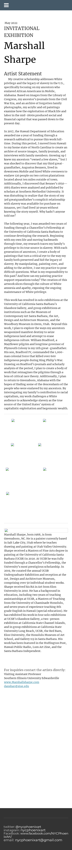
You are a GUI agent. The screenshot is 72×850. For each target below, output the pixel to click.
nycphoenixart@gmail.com (38, 840)
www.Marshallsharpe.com (21, 682)
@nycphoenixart (28, 827)
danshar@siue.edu (16, 686)
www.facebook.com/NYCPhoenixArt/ (36, 835)
